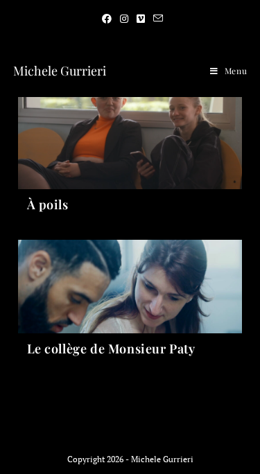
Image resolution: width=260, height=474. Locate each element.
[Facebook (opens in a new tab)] (107, 18)
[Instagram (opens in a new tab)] (124, 18)
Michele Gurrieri (59, 70)
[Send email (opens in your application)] (156, 18)
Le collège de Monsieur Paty (111, 348)
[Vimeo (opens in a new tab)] (140, 18)
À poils (48, 204)
